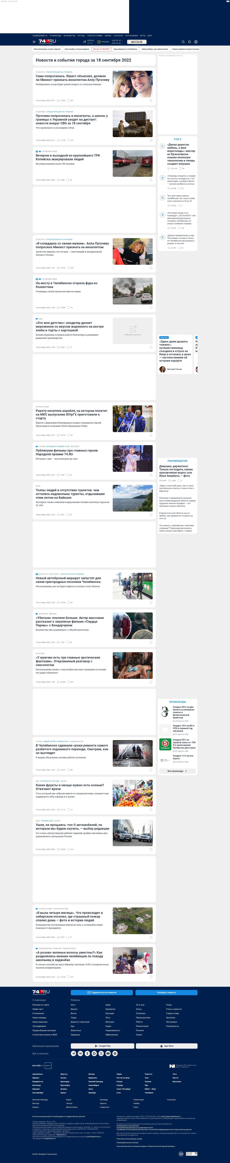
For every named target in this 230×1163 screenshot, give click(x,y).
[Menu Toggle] (34, 42)
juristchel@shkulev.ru (93, 1137)
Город (73, 1017)
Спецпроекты (172, 1026)
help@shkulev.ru (50, 1138)
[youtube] (108, 1053)
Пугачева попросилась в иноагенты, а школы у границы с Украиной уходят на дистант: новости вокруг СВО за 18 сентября (72, 119)
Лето (108, 1017)
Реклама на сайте (40, 1005)
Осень (139, 1009)
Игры (142, 36)
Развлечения (142, 1026)
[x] (101, 1053)
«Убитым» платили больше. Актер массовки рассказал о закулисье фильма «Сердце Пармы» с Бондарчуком (70, 621)
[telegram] (73, 1053)
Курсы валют (131, 36)
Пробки (103, 42)
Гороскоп (118, 36)
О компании (38, 1013)
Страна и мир (172, 1013)
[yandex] (115, 1053)
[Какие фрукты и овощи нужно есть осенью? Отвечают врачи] (133, 793)
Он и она (140, 1005)
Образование (112, 1034)
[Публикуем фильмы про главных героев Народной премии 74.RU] (133, 458)
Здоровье (75, 1034)
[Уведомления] (189, 42)
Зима (108, 1005)
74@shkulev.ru (61, 1135)
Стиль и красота (174, 1009)
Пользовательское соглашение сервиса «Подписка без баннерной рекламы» (146, 1146)
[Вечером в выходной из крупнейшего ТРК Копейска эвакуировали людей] (133, 163)
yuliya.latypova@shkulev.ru (171, 1116)
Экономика (171, 1022)
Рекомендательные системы (127, 1143)
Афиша (108, 36)
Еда (72, 1026)
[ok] (87, 1053)
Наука (108, 1026)
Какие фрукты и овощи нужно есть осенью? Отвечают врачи (70, 787)
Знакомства (69, 36)
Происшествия (143, 1017)
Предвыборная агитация (44, 1030)
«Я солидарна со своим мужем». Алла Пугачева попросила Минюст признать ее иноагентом (72, 245)
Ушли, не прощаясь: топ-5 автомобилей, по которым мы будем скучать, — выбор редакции (72, 826)
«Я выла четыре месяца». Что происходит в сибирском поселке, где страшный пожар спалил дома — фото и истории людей (69, 916)
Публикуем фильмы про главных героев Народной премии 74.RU (67, 452)
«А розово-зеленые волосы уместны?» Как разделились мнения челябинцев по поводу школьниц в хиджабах (69, 956)
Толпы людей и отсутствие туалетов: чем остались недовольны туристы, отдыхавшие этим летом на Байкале (70, 493)
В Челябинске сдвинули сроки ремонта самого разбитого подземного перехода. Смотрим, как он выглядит (72, 749)
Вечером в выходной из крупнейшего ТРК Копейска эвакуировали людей (68, 157)
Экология (170, 1017)
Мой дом (110, 1022)
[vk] (80, 1053)
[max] (94, 1053)
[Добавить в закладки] (151, 100)
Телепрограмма (95, 36)
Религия (140, 1030)
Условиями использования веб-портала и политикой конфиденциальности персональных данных (154, 1129)
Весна (73, 1013)
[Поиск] (183, 42)
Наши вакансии (39, 1022)
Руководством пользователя (128, 1126)
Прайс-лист (37, 1009)
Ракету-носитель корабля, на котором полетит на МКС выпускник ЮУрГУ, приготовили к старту (71, 414)
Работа (139, 1022)
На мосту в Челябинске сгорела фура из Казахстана (66, 285)
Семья (139, 1034)
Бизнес (74, 1009)
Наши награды (39, 1017)
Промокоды (55, 36)
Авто (73, 1005)
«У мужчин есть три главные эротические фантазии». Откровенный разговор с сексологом (68, 661)
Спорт (169, 1005)
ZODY (149, 36)
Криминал (110, 1009)
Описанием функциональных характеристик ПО (135, 1128)
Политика (140, 1013)
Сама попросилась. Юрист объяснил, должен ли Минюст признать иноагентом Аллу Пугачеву (72, 78)
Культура (110, 1013)
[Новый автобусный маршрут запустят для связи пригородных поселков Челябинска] (133, 586)
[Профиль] (196, 42)
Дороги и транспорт (80, 1022)
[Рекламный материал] (137, 42)
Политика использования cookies (129, 1139)
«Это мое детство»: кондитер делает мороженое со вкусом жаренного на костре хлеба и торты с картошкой (70, 326)
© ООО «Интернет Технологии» (44, 1154)
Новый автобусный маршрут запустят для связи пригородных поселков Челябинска (68, 580)
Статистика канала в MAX (44, 1034)
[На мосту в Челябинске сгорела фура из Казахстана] (133, 291)
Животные (76, 1030)
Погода (81, 36)
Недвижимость (40, 36)
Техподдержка (39, 1026)
